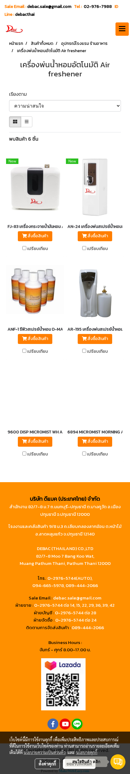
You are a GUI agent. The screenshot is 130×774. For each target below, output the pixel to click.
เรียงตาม (20, 94)
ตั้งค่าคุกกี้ (47, 763)
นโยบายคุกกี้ (86, 752)
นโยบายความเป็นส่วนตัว (45, 752)
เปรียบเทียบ (37, 249)
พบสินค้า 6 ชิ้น (23, 138)
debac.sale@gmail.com (77, 597)
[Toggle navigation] (122, 29)
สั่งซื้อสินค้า (37, 236)
